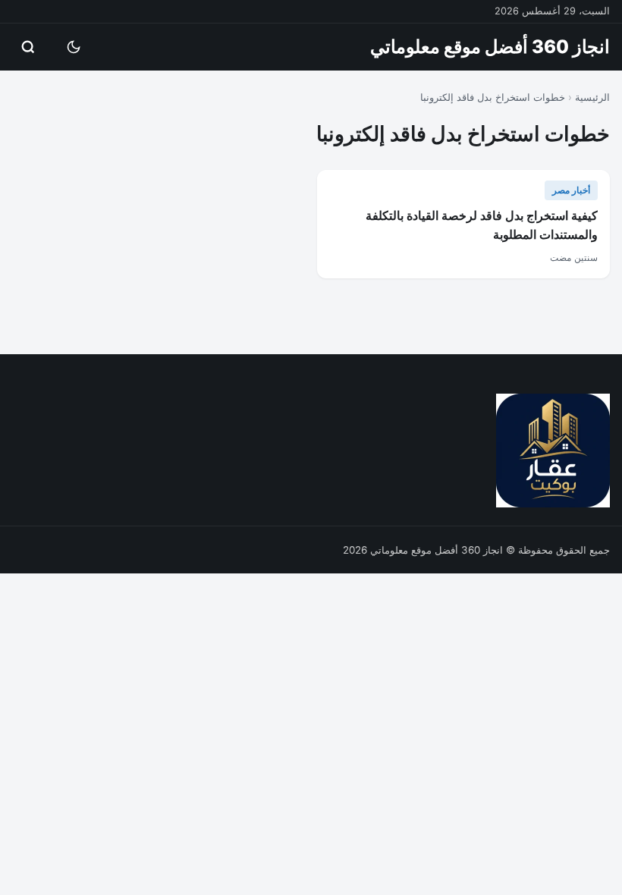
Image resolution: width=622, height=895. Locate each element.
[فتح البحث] (28, 47)
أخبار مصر (571, 190)
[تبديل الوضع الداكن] (74, 47)
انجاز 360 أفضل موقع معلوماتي (490, 47)
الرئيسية (592, 97)
